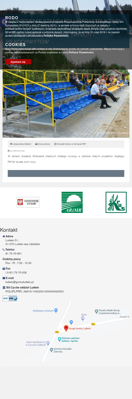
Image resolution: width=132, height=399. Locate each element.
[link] (43, 144)
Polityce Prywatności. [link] (81, 52)
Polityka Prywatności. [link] (56, 35)
